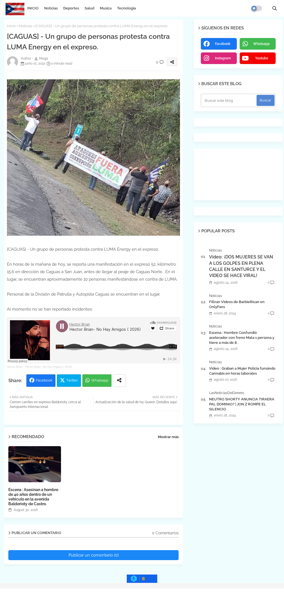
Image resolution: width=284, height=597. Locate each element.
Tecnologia (126, 8)
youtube (261, 58)
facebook (222, 44)
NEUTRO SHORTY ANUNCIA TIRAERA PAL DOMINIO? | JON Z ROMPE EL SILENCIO (241, 404)
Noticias (51, 8)
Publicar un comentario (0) (94, 555)
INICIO (33, 8)
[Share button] (119, 380)
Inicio (11, 26)
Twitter (72, 380)
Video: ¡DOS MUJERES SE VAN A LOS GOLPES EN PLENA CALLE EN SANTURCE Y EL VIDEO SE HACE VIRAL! (241, 266)
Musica (105, 8)
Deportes (71, 8)
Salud (89, 8)
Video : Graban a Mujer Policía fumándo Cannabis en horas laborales (242, 370)
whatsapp (261, 44)
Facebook (44, 380)
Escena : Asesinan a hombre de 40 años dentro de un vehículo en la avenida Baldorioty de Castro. (33, 496)
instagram (223, 58)
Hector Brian (15, 366)
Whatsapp (99, 380)
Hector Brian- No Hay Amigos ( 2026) (48, 366)
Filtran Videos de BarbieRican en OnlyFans (237, 304)
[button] (274, 8)
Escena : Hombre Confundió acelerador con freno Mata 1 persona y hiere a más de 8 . (241, 338)
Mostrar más (168, 437)
